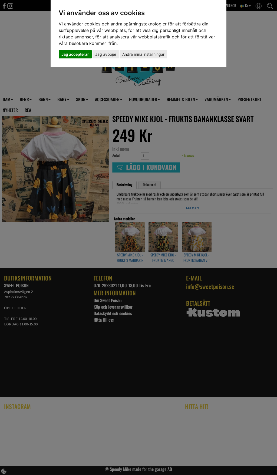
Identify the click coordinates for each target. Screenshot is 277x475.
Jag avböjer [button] (105, 54)
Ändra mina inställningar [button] (143, 54)
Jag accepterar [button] (75, 54)
